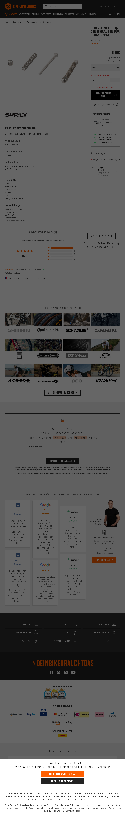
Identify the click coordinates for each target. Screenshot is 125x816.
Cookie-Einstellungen (90, 766)
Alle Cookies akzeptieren (60, 774)
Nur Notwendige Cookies (62, 781)
